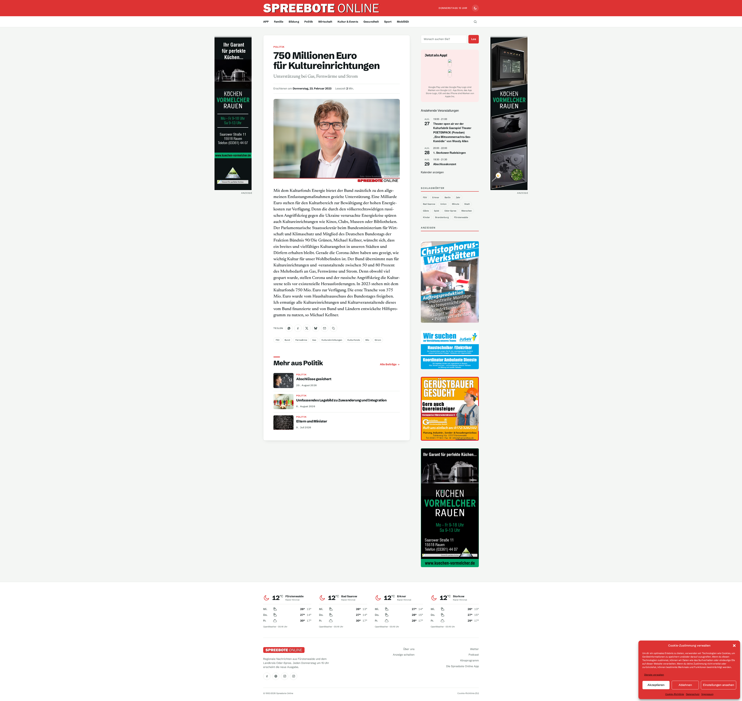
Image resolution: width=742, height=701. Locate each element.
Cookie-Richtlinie (674, 694)
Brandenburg (442, 217)
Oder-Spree (450, 210)
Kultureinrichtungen (332, 340)
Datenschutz (692, 694)
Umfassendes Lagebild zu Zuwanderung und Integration (341, 400)
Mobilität (403, 21)
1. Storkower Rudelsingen (449, 153)
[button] (734, 645)
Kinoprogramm (469, 660)
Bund (287, 340)
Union (443, 204)
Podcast (474, 654)
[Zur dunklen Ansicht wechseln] (475, 8)
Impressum (707, 694)
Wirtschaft (325, 21)
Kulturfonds (353, 340)
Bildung (294, 21)
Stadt (467, 204)
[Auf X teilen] (307, 328)
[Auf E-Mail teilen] (324, 328)
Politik (308, 21)
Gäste (426, 210)
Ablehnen (685, 685)
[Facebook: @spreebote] (267, 676)
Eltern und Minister (311, 421)
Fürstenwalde (461, 217)
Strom (378, 340)
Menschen (466, 210)
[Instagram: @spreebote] (284, 676)
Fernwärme (301, 340)
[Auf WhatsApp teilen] (289, 328)
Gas (314, 340)
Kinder (426, 217)
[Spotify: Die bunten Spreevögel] (275, 676)
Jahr (458, 197)
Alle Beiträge (388, 364)
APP (266, 21)
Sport (388, 21)
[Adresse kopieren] (333, 328)
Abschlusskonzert (444, 164)
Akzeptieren (656, 685)
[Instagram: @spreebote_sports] (293, 676)
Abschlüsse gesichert (313, 379)
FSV (425, 197)
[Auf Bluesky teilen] (315, 328)
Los (473, 39)
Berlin (448, 197)
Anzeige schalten (403, 654)
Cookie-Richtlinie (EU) (468, 693)
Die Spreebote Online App (462, 666)
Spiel (436, 210)
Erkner (435, 197)
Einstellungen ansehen (718, 685)
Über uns (408, 649)
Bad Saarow (429, 204)
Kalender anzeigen (432, 172)
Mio (367, 340)
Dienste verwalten (654, 674)
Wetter (474, 649)
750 (277, 340)
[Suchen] (475, 21)
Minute (455, 204)
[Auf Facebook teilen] (298, 328)
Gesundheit (371, 21)
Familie (278, 21)
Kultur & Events (348, 21)
